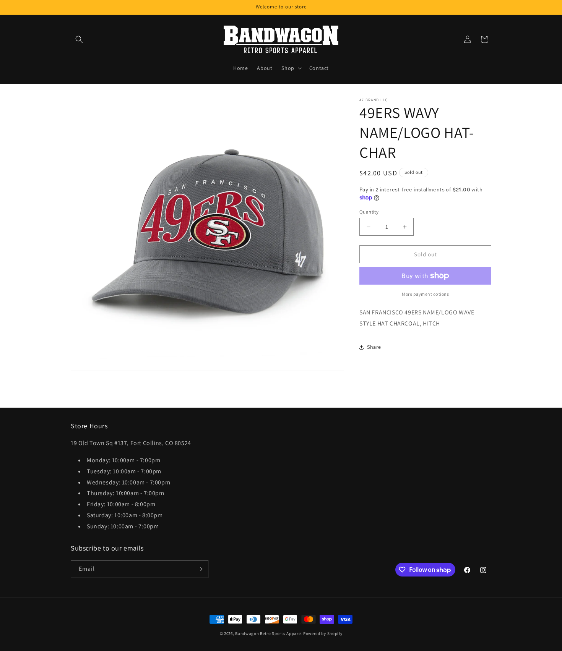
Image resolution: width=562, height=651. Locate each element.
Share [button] (374, 346)
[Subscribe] (199, 569)
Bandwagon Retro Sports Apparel (268, 633)
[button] (79, 39)
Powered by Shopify (323, 633)
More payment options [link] (425, 294)
